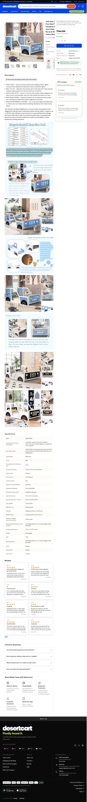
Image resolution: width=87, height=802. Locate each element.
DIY (40, 11)
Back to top (43, 719)
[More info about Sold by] (79, 51)
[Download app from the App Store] (22, 790)
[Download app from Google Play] (9, 790)
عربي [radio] (55, 1)
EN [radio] (52, 1)
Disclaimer (80, 788)
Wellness (5, 11)
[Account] (78, 6)
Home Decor (14, 11)
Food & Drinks (25, 11)
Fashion (34, 11)
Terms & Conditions (77, 782)
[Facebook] (82, 745)
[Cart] (82, 6)
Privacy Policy (79, 785)
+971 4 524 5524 (64, 775)
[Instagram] (75, 745)
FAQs (81, 792)
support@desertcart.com (67, 768)
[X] (79, 745)
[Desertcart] (9, 6)
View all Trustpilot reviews (69, 118)
